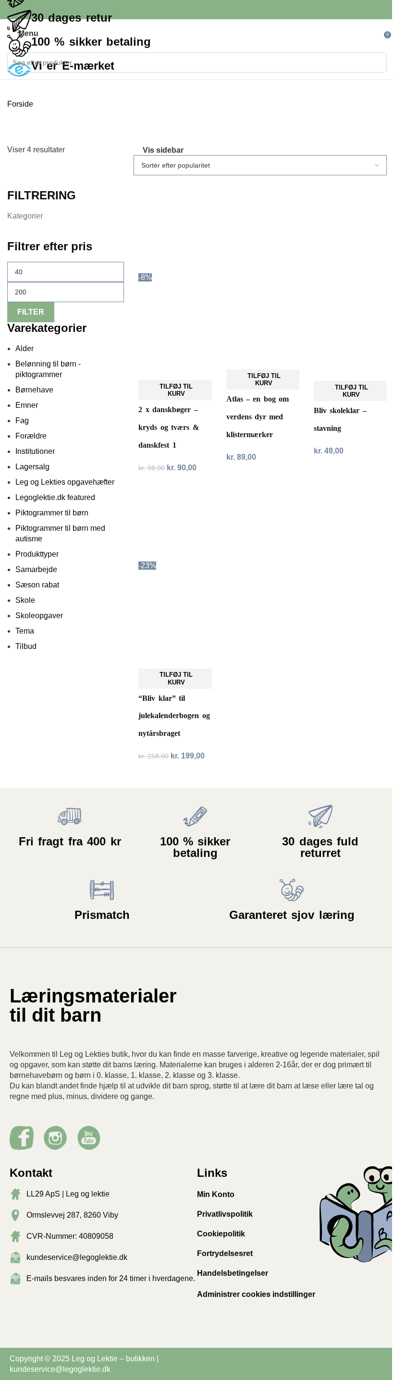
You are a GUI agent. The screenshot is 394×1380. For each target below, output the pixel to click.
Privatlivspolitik (225, 1214)
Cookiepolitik (221, 1234)
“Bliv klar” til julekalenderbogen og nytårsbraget (173, 715)
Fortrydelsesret (225, 1253)
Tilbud (26, 646)
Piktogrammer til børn (51, 513)
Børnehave (34, 390)
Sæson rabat (37, 585)
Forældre (31, 436)
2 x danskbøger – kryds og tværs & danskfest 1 (168, 427)
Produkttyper (37, 554)
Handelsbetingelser (232, 1273)
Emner (26, 405)
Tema (24, 631)
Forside (21, 104)
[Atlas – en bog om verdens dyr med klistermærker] (262, 235)
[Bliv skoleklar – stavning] (350, 241)
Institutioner (35, 451)
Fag (22, 420)
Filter (30, 312)
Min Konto (215, 1194)
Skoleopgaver (39, 615)
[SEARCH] (377, 62)
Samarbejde (36, 569)
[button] (174, 390)
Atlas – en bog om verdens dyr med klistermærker (257, 416)
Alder (24, 348)
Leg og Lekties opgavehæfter (64, 482)
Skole (25, 600)
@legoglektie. (78, 1369)
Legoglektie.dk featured (55, 497)
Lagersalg (32, 467)
